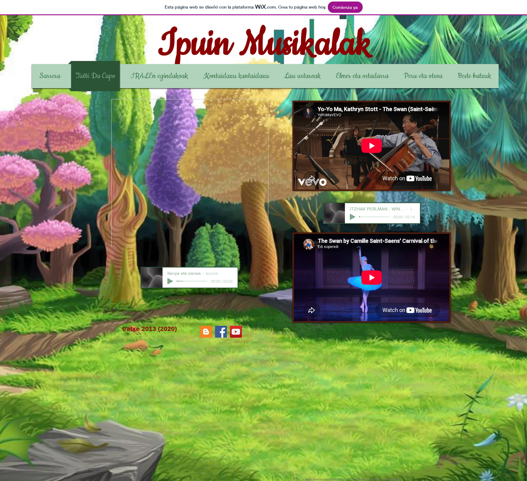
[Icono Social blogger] (206, 332)
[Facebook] (221, 332)
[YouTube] (236, 332)
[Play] (170, 281)
